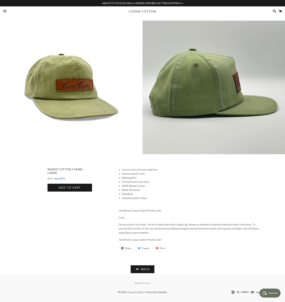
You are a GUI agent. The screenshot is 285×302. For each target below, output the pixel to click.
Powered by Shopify (156, 292)
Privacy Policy (143, 283)
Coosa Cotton (142, 11)
